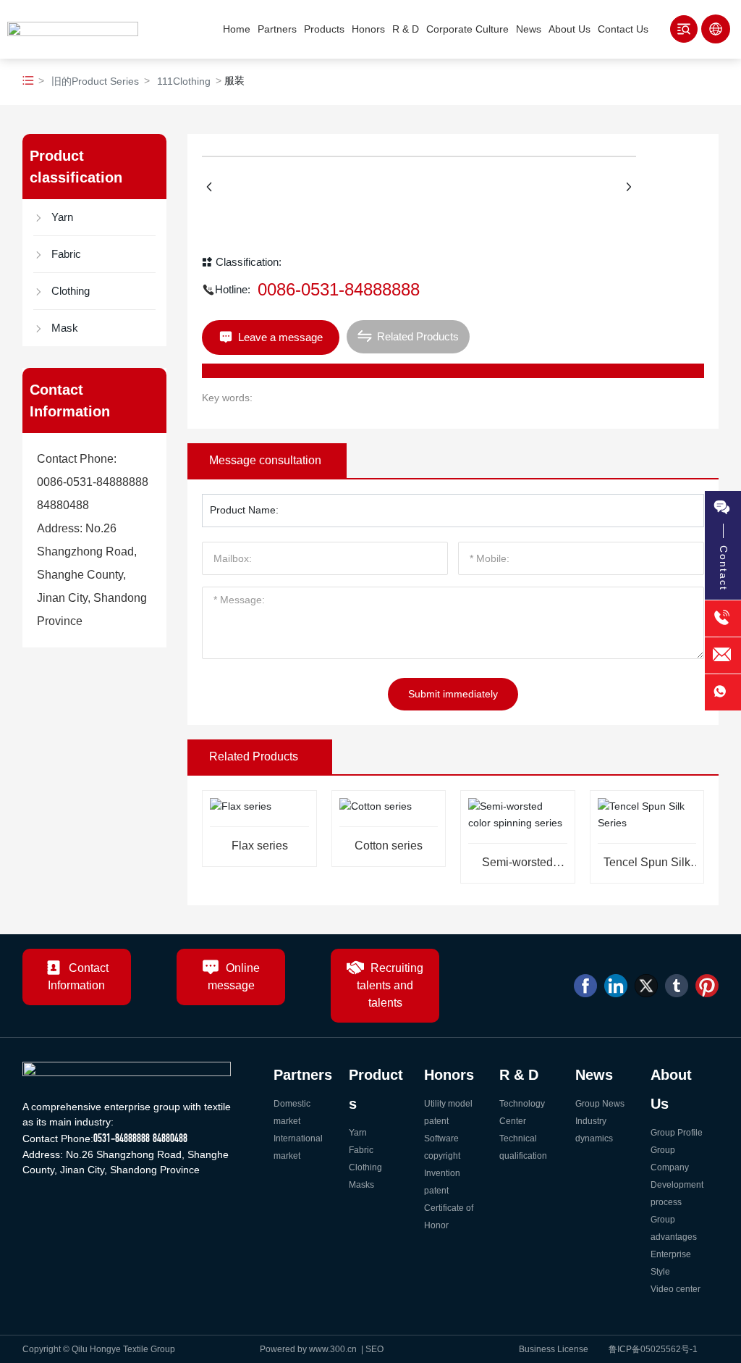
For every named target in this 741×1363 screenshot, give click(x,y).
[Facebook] (585, 985)
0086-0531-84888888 (92, 482)
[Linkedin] (615, 985)
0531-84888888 (121, 1138)
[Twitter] (646, 985)
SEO (375, 1349)
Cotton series (389, 845)
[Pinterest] (707, 985)
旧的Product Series (95, 81)
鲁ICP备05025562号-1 (653, 1349)
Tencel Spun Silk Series (647, 868)
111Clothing (184, 81)
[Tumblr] (676, 985)
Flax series (260, 845)
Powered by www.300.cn (309, 1349)
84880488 (63, 505)
